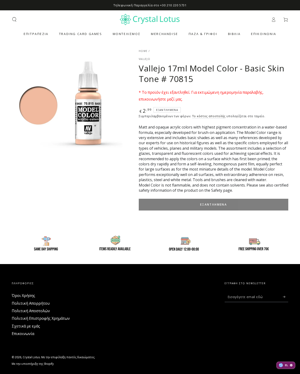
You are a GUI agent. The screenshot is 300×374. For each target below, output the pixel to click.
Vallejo (144, 59)
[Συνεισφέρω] (285, 297)
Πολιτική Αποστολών (31, 310)
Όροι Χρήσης (23, 295)
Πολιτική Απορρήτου (31, 303)
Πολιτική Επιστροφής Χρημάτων (41, 318)
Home (143, 51)
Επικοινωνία (23, 333)
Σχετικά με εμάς (26, 326)
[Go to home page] (150, 19)
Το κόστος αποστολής (208, 116)
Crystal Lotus (31, 357)
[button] (14, 19)
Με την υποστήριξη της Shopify (33, 364)
